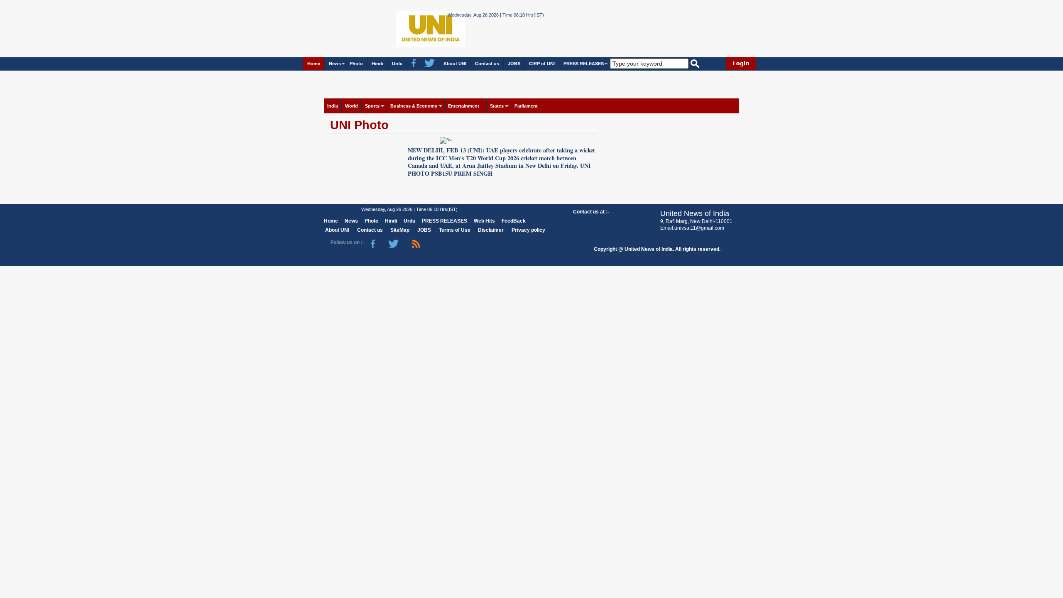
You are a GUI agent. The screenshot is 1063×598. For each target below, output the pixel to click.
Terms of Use (454, 230)
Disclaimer (491, 230)
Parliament (526, 105)
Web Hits (484, 221)
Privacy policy (528, 230)
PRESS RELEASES (583, 63)
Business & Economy (413, 105)
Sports (372, 105)
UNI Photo (359, 125)
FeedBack (514, 221)
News (335, 63)
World (351, 105)
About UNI (454, 63)
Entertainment (463, 105)
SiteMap (399, 230)
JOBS (514, 63)
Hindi (377, 63)
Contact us (487, 63)
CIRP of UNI (542, 63)
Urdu (397, 63)
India (332, 105)
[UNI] (408, 28)
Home (313, 63)
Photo (356, 63)
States (497, 105)
